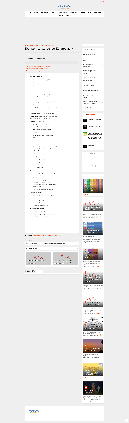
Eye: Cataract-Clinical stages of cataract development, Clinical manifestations (36, 262)
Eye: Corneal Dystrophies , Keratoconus (36, 71)
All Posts (36, 12)
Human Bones (91, 145)
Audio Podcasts (98, 12)
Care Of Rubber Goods (92, 305)
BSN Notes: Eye (49, 45)
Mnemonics (82, 12)
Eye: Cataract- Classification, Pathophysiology (38, 66)
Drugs (89, 12)
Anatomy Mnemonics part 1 (94, 126)
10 (86, 387)
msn (42, 45)
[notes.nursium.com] (64, 9)
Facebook (61, 15)
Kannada (73, 12)
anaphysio (91, 114)
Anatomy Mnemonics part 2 (94, 119)
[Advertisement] (64, 29)
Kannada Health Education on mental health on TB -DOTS (91, 372)
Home (29, 12)
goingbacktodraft (34, 45)
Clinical (53, 12)
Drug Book (45, 12)
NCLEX (68, 15)
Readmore (85, 194)
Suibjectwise (63, 12)
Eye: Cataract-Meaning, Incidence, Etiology (37, 68)
